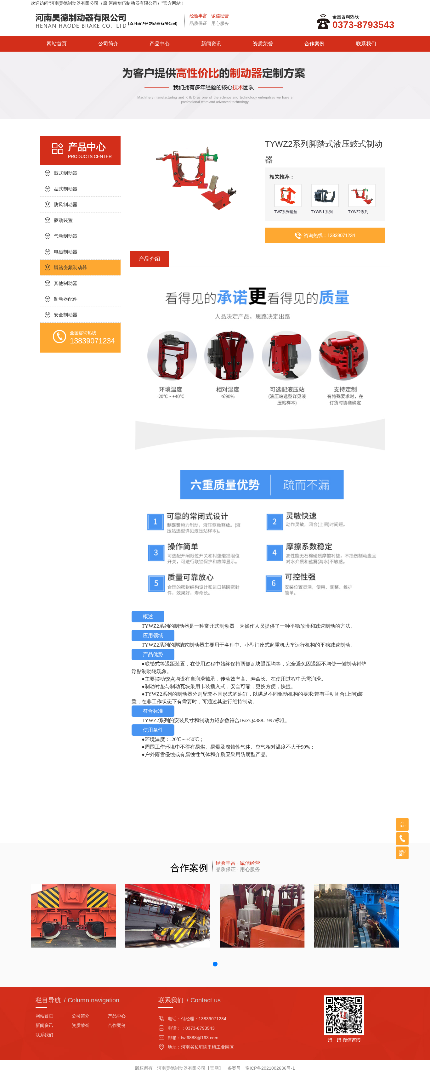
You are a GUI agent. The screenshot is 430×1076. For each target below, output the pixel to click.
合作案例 (314, 43)
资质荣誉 (263, 43)
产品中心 (160, 43)
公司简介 (108, 43)
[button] (215, 964)
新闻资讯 (211, 43)
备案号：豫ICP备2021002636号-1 (261, 1068)
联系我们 (366, 43)
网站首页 (57, 43)
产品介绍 (149, 259)
